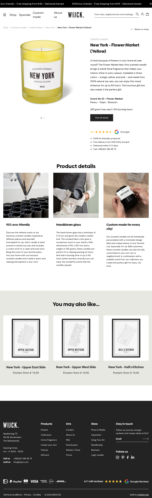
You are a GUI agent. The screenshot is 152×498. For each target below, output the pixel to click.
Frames (44, 450)
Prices (69, 455)
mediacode (143, 494)
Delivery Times (73, 450)
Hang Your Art (97, 440)
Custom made (38, 15)
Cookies (37, 494)
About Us (70, 435)
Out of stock (101, 117)
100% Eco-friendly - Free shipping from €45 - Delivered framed (106, 3)
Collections (46, 435)
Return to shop (142, 29)
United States (36, 27)
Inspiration (96, 435)
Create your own (49, 445)
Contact (70, 429)
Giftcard (45, 455)
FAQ (68, 440)
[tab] (41, 117)
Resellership (97, 445)
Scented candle (18, 27)
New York (50, 27)
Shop (13, 15)
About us (58, 15)
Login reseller (97, 455)
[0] (147, 14)
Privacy (27, 494)
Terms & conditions (12, 494)
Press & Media (98, 429)
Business (95, 450)
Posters (44, 429)
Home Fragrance (49, 440)
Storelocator (72, 445)
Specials (24, 15)
